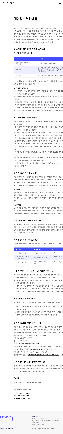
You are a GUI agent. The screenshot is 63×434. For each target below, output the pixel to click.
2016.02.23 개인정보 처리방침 (22, 398)
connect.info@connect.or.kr (29, 344)
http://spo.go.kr (34, 352)
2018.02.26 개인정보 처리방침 (22, 393)
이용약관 (34, 428)
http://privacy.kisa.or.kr (37, 349)
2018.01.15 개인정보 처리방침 (22, 395)
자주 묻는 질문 (50, 428)
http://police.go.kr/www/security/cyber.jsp (43, 355)
